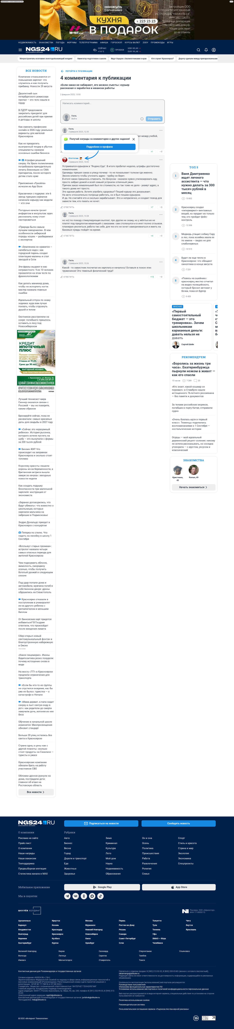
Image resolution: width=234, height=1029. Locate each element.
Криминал (111, 843)
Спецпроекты (186, 863)
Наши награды (26, 853)
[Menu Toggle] (20, 49)
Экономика (184, 858)
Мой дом (111, 858)
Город (67, 853)
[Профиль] (214, 49)
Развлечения (149, 863)
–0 (161, 151)
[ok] (84, 896)
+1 (152, 151)
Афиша (104, 42)
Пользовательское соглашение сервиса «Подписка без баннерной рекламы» (154, 1009)
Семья (145, 873)
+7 (152, 207)
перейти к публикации (79, 71)
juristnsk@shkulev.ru (91, 997)
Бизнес (68, 843)
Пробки (117, 49)
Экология (183, 853)
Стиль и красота (187, 843)
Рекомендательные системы (132, 1005)
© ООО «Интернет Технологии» (33, 1018)
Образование (113, 873)
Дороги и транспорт (75, 858)
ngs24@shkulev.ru (54, 995)
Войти (74, 119)
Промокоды (158, 42)
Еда (66, 863)
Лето (108, 853)
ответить (69, 207)
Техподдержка (26, 863)
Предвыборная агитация (32, 868)
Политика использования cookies (134, 1000)
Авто (67, 838)
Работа (146, 858)
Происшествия (150, 853)
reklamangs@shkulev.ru (129, 973)
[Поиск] (198, 49)
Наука (109, 863)
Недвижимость (27, 42)
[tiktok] (100, 896)
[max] (92, 896)
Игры (170, 42)
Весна (67, 848)
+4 (152, 236)
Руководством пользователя (132, 985)
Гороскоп (116, 42)
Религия (146, 868)
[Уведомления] (206, 49)
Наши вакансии (27, 858)
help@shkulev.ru (39, 1000)
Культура (111, 848)
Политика (147, 848)
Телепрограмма (88, 42)
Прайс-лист (24, 843)
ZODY (145, 42)
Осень (145, 843)
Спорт (181, 838)
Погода (60, 42)
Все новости (36, 70)
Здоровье (69, 873)
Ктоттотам (73, 158)
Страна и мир (185, 848)
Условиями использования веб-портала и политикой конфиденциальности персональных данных (164, 989)
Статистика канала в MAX (33, 873)
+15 (152, 277)
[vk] (75, 896)
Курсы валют (132, 42)
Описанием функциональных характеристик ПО (140, 987)
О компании (25, 848)
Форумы (72, 42)
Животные (70, 868)
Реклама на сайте (28, 838)
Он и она (147, 838)
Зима (109, 838)
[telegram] (67, 896)
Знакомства (46, 42)
